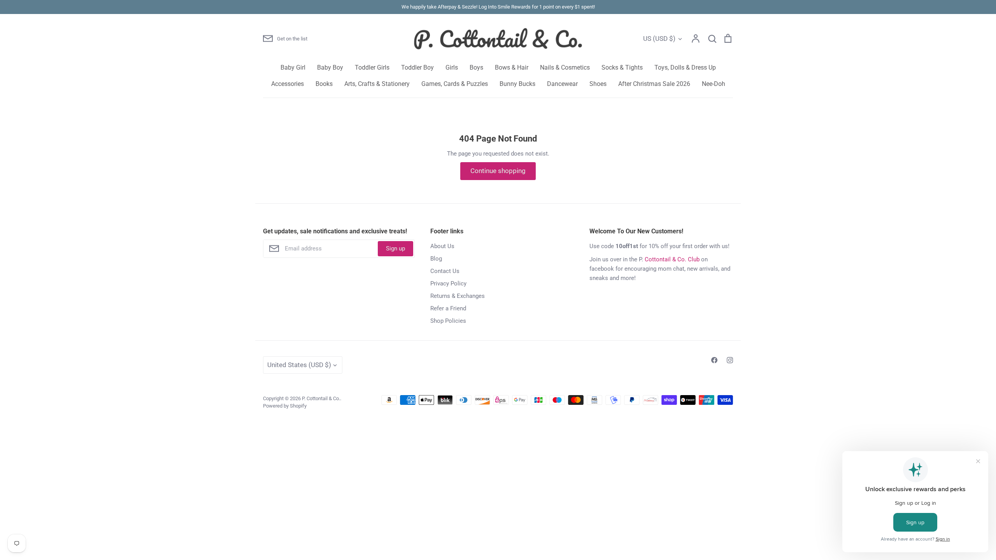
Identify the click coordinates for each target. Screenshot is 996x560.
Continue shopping (498, 171)
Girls (451, 67)
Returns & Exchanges (457, 295)
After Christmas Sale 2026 (654, 84)
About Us (442, 246)
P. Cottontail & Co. (321, 398)
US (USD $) (659, 38)
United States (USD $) (299, 365)
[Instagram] (730, 360)
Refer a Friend (448, 308)
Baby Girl (293, 67)
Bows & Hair (511, 67)
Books (324, 84)
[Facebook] (714, 360)
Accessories (287, 84)
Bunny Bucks (517, 84)
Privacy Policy (448, 283)
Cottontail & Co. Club (672, 259)
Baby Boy (330, 67)
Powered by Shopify (285, 406)
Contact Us (444, 271)
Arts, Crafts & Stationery (377, 84)
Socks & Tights (622, 67)
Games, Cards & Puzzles (454, 84)
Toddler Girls (372, 67)
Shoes (598, 84)
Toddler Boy (417, 67)
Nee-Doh (713, 84)
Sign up (395, 248)
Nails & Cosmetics (565, 67)
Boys (476, 67)
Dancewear (562, 84)
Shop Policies (448, 320)
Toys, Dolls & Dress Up (685, 67)
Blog (436, 258)
